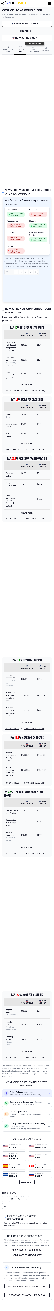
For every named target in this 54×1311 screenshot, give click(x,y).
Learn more (7, 1074)
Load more (27, 1182)
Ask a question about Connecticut (27, 1286)
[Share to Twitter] (12, 1199)
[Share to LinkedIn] (31, 272)
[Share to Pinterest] (26, 272)
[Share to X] (21, 272)
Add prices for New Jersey (27, 1255)
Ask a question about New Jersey (27, 1295)
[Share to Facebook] (16, 272)
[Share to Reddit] (36, 272)
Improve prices (12, 391)
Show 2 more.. (27, 847)
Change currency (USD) (34, 391)
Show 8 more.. (27, 443)
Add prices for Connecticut (27, 1250)
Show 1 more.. (27, 385)
